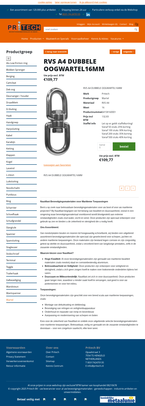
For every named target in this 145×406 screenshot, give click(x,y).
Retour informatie (15, 365)
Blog (131, 24)
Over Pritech (52, 352)
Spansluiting (12, 240)
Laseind (10, 168)
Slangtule (11, 227)
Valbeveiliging (13, 280)
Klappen (10, 155)
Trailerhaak (12, 273)
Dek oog (10, 89)
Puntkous (11, 194)
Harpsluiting (12, 129)
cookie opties (45, 2)
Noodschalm (13, 188)
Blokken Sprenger (15, 69)
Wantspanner (13, 293)
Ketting (10, 148)
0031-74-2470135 (71, 14)
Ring (8, 201)
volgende (127, 51)
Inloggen (81, 24)
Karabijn (10, 142)
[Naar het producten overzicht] (122, 188)
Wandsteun (12, 286)
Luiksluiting (12, 181)
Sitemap (50, 361)
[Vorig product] (127, 188)
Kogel (9, 161)
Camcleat (11, 83)
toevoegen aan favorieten (57, 165)
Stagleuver (12, 247)
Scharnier (11, 207)
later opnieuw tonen (66, 2)
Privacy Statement (16, 356)
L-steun (10, 175)
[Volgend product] (133, 188)
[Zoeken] (136, 29)
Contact (123, 24)
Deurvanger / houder (17, 96)
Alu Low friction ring (16, 63)
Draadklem (12, 102)
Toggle (9, 267)
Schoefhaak (12, 214)
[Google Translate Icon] (137, 25)
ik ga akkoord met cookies (93, 2)
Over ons (52, 348)
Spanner (10, 234)
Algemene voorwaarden (19, 352)
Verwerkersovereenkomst (20, 361)
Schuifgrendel (13, 221)
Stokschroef (12, 253)
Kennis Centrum (54, 365)
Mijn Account (93, 24)
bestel (124, 146)
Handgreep (12, 122)
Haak (9, 115)
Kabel (9, 135)
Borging (10, 76)
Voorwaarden (15, 348)
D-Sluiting (11, 109)
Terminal (10, 260)
